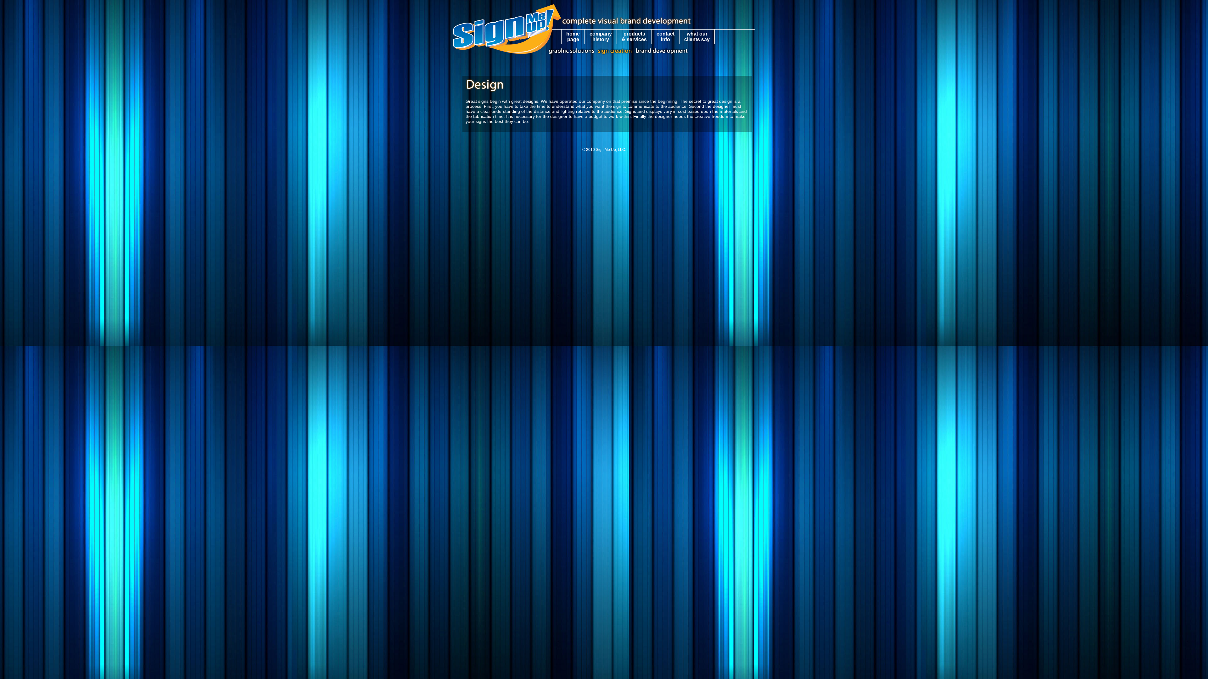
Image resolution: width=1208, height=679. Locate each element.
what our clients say (697, 36)
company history (601, 36)
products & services (634, 36)
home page (573, 36)
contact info (665, 36)
